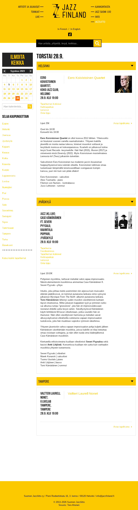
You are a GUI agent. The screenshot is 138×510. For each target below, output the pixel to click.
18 (4, 93)
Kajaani (5, 146)
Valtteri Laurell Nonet (83, 393)
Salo (4, 204)
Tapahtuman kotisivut (50, 104)
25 (4, 98)
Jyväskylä (7, 141)
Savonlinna (7, 210)
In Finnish (62, 29)
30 (26, 98)
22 (22, 93)
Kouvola (6, 164)
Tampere (6, 233)
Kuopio (5, 170)
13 (13, 89)
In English (75, 29)
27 (13, 98)
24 (30, 93)
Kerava (5, 152)
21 (17, 93)
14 (17, 89)
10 (30, 84)
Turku (5, 239)
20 (13, 93)
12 (9, 89)
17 (30, 89)
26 (9, 98)
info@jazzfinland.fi (105, 496)
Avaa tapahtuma (121, 123)
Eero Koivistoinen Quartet (86, 78)
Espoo (5, 123)
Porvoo (5, 199)
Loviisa (5, 181)
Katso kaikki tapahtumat (14, 258)
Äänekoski (7, 245)
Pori (4, 193)
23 (26, 93)
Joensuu (6, 135)
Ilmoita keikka (17, 60)
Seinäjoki (6, 216)
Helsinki (6, 129)
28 (17, 98)
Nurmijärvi (7, 187)
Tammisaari (7, 228)
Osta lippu (45, 113)
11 (4, 89)
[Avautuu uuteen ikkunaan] (70, 34)
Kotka (5, 158)
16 (26, 89)
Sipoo (5, 222)
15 (22, 89)
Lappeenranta (8, 175)
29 (22, 98)
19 (9, 93)
